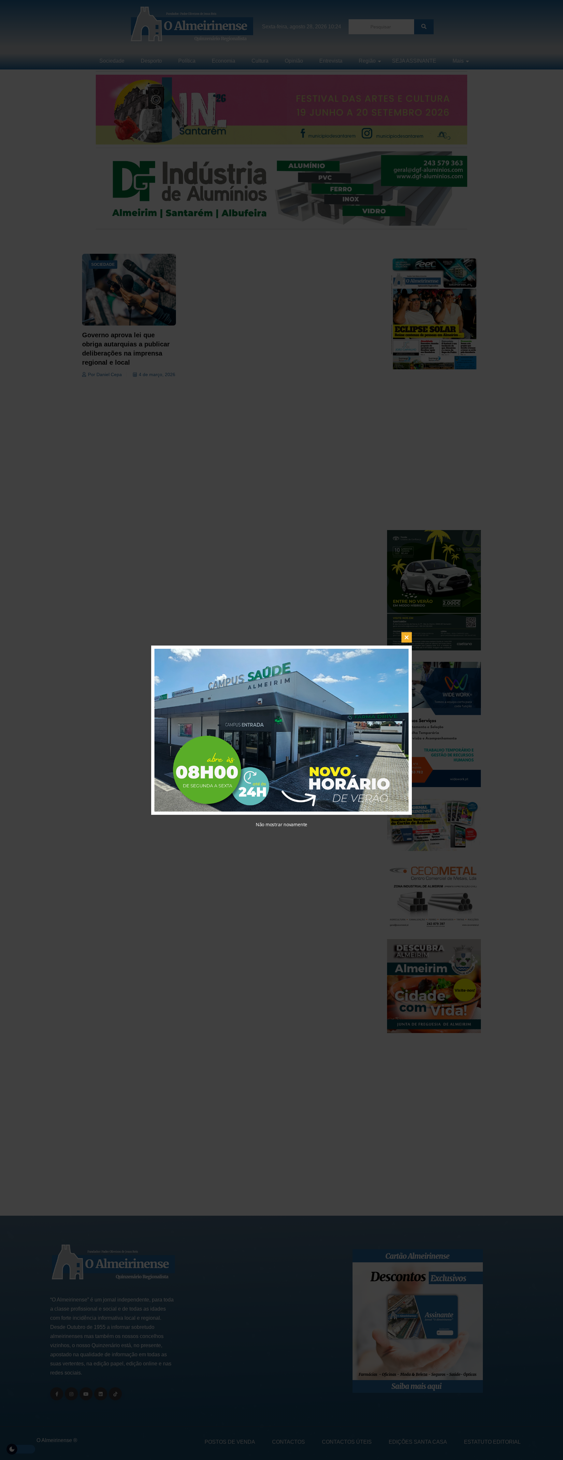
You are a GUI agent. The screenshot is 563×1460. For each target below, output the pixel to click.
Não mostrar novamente (281, 824)
